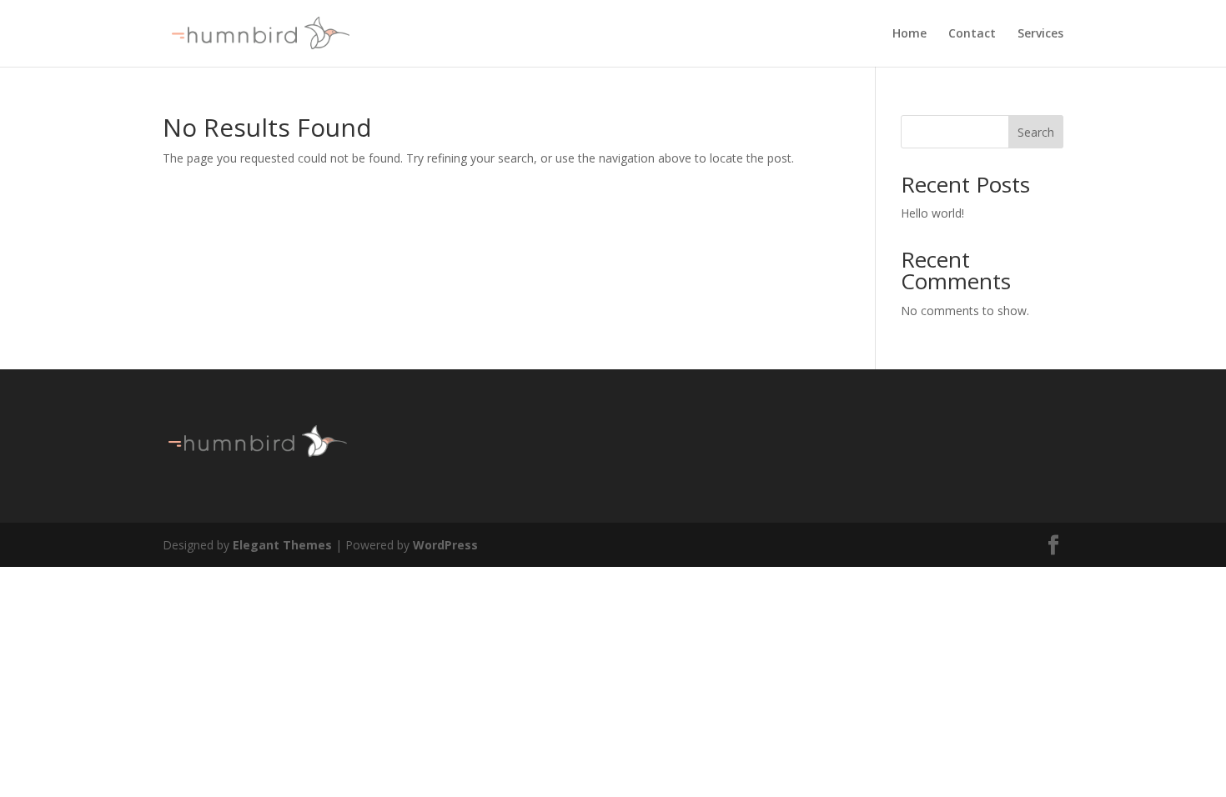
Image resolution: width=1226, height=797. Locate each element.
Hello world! (932, 213)
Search (1035, 132)
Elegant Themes (282, 545)
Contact (972, 34)
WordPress (445, 545)
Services (1040, 34)
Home (909, 34)
